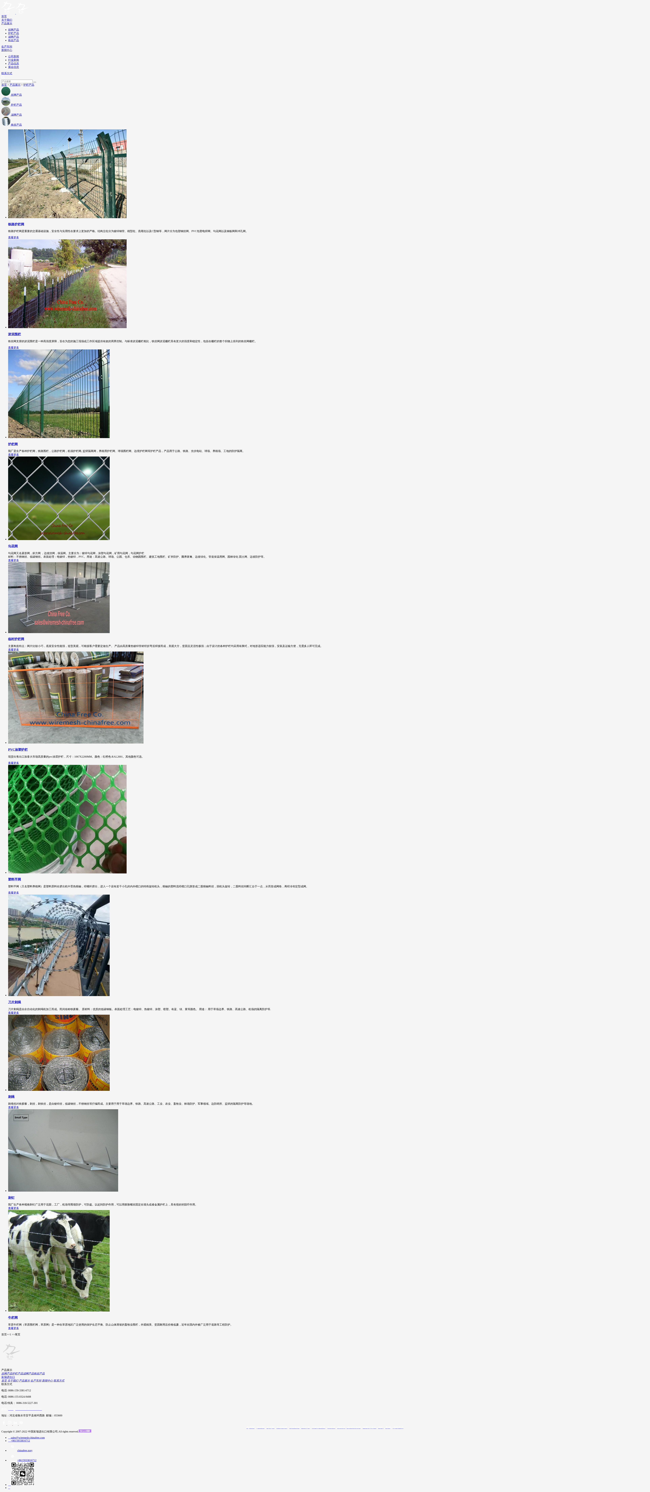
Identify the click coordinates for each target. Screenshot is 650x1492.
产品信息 (13, 63)
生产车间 (6, 46)
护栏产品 (13, 33)
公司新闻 (13, 56)
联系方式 (6, 73)
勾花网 (13, 546)
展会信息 (13, 67)
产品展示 (6, 23)
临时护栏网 (16, 639)
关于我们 (6, 19)
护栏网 (13, 444)
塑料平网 (14, 879)
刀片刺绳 (14, 1002)
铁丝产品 (13, 40)
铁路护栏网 (16, 224)
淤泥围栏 (14, 334)
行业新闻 (13, 60)
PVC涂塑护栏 (18, 749)
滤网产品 (13, 36)
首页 (4, 16)
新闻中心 (6, 50)
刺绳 (11, 1096)
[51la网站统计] (85, 1431)
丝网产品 (13, 29)
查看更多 (13, 237)
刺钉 (11, 1197)
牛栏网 (13, 1317)
